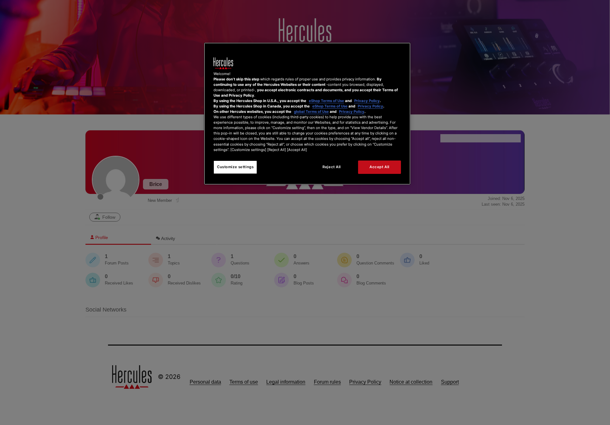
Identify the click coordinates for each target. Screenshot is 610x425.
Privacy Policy (367, 101)
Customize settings (235, 167)
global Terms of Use (311, 111)
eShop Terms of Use (326, 101)
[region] (307, 114)
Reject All (331, 167)
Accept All (379, 167)
